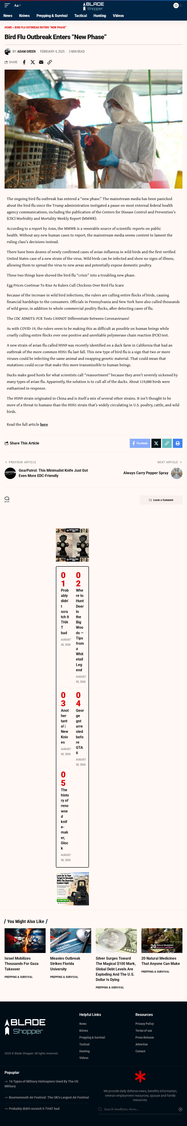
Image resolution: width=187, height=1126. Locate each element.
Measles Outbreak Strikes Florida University (65, 963)
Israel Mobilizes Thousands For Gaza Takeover (22, 963)
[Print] (177, 443)
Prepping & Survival (19, 977)
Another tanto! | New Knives (65, 726)
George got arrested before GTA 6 (80, 731)
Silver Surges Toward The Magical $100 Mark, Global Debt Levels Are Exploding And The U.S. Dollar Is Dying (116, 969)
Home (8, 27)
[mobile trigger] (8, 5)
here (44, 424)
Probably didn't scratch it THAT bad (65, 611)
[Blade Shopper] (93, 5)
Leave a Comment (163, 500)
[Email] (41, 62)
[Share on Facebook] (24, 62)
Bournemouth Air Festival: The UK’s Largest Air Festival (49, 1097)
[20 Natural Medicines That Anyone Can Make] (161, 940)
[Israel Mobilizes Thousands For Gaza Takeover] (25, 940)
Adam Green (26, 51)
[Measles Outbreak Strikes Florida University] (70, 940)
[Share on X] (32, 62)
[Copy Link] (49, 62)
